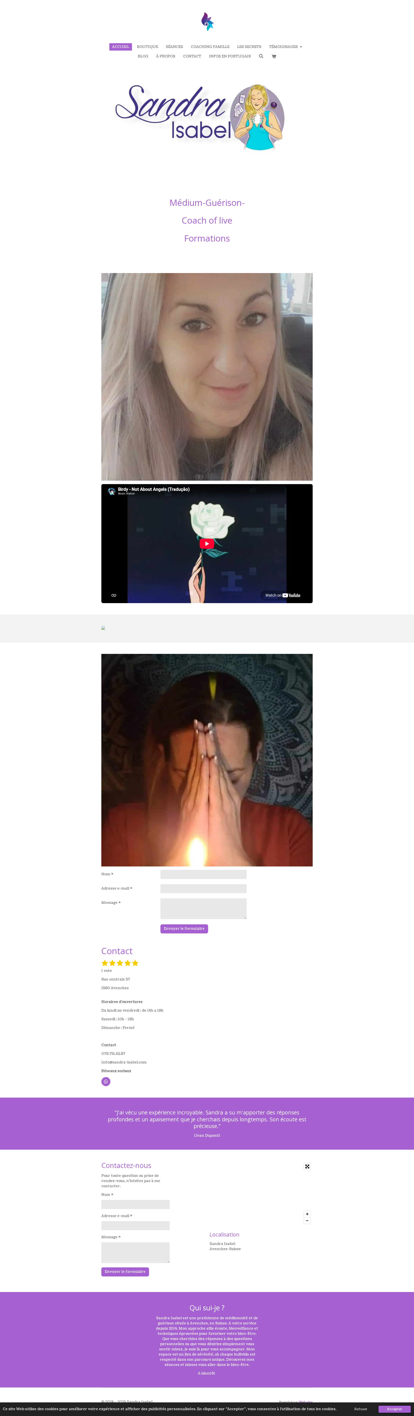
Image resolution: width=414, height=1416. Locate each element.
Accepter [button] (394, 1409)
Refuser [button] (360, 1409)
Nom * (107, 874)
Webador (306, 1402)
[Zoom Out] (307, 1220)
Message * (111, 902)
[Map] (261, 1193)
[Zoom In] (307, 1214)
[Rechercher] (261, 56)
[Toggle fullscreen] (307, 1166)
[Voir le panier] (274, 56)
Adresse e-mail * (116, 888)
